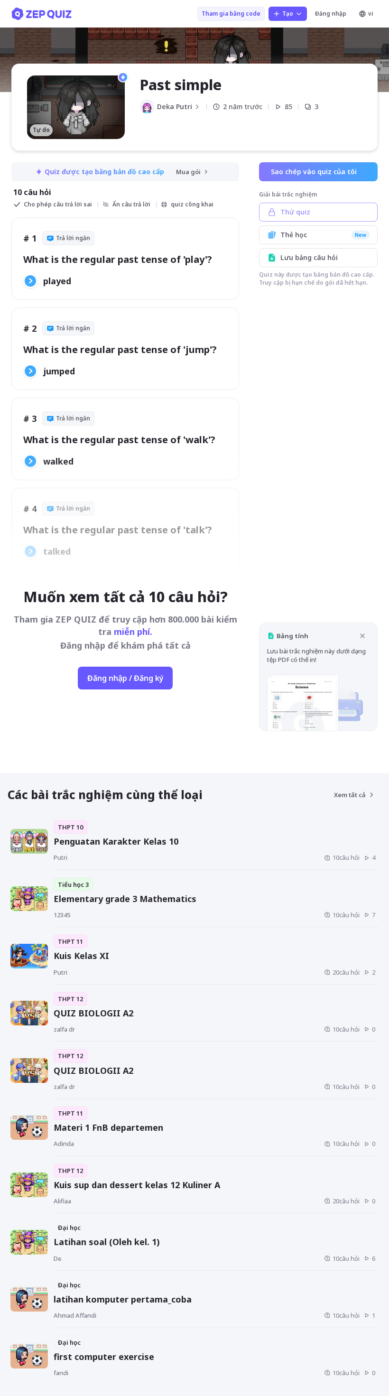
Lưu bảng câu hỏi (309, 257)
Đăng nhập (330, 13)
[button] (318, 677)
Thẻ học (323, 234)
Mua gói (188, 172)
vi (370, 13)
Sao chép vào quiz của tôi (314, 171)
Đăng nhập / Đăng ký (125, 678)
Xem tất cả (350, 795)
